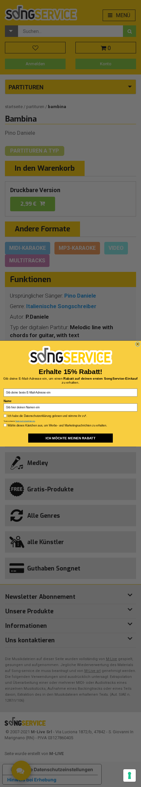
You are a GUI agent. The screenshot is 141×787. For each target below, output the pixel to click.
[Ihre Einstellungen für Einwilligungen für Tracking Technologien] (129, 775)
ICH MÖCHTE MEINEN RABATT (71, 438)
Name (7, 400)
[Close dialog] (137, 344)
